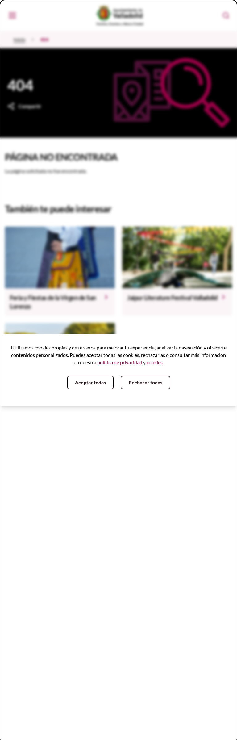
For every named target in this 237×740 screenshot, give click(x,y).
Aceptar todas (90, 382)
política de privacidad (119, 362)
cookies (155, 362)
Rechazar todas (145, 382)
